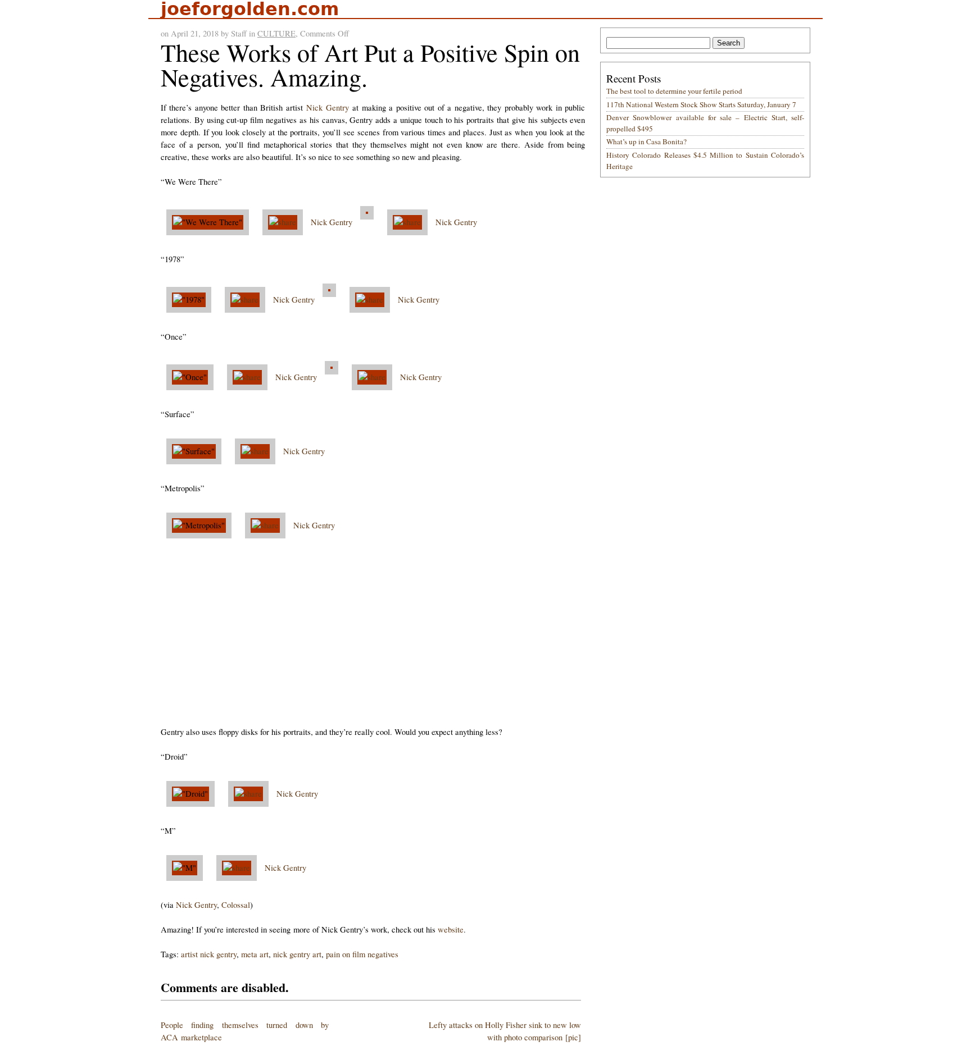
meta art (255, 954)
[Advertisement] (373, 635)
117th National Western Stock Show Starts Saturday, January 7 (701, 104)
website (451, 929)
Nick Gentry (327, 107)
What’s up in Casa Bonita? (646, 141)
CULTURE (276, 33)
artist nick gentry (209, 954)
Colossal (235, 904)
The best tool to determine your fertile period (674, 91)
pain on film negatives (362, 954)
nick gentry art (297, 954)
